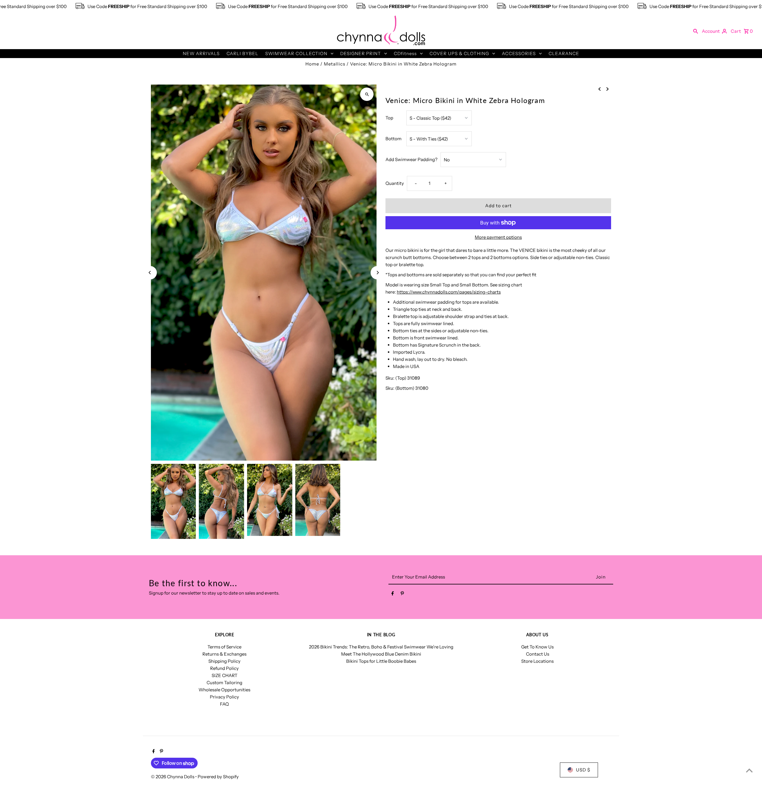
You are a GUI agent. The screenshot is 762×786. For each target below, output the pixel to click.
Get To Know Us (537, 647)
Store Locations (537, 661)
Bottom (393, 138)
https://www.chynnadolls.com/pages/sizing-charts (449, 292)
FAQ (224, 704)
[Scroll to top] (749, 770)
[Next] (377, 272)
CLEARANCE (564, 53)
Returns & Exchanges (224, 654)
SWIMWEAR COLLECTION (296, 53)
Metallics (334, 64)
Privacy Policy (224, 697)
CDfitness (405, 53)
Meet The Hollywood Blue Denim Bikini (381, 654)
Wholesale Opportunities (224, 690)
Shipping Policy (224, 661)
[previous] (599, 89)
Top (389, 118)
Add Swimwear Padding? (411, 159)
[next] (607, 89)
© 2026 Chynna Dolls (173, 776)
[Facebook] (392, 594)
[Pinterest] (402, 594)
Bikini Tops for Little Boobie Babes (381, 661)
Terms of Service (224, 647)
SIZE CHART (225, 675)
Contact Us (537, 654)
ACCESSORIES (519, 53)
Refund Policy (224, 668)
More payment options (498, 237)
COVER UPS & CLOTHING (459, 53)
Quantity (394, 183)
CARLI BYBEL (242, 53)
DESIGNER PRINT (360, 53)
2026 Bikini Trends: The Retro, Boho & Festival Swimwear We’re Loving (381, 647)
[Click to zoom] (367, 94)
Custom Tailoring (224, 682)
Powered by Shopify (218, 776)
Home (312, 64)
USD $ (583, 770)
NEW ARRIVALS (201, 53)
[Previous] (150, 272)
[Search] (695, 31)
